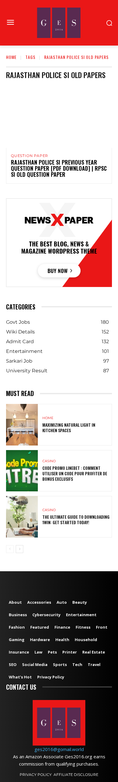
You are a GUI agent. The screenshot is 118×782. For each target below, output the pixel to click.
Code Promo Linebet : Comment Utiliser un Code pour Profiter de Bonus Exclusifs (74, 473)
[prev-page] (10, 549)
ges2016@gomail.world (59, 749)
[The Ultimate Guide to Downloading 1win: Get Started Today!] (22, 517)
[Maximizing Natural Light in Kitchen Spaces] (22, 425)
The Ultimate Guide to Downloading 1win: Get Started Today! (76, 519)
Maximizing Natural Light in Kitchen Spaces (68, 427)
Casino (49, 461)
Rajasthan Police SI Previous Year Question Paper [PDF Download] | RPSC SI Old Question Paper (59, 168)
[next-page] (19, 549)
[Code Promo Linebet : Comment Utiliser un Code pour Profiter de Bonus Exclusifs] (22, 471)
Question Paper (29, 156)
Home (11, 57)
